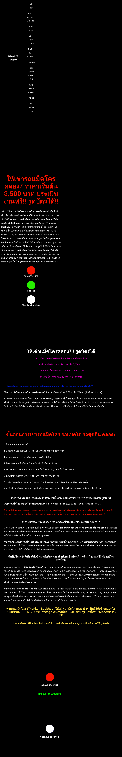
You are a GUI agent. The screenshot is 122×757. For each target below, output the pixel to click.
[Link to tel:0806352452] (31, 270)
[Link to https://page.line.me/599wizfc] (31, 285)
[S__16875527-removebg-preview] (33, 742)
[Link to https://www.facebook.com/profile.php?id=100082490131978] (31, 299)
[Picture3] (89, 742)
